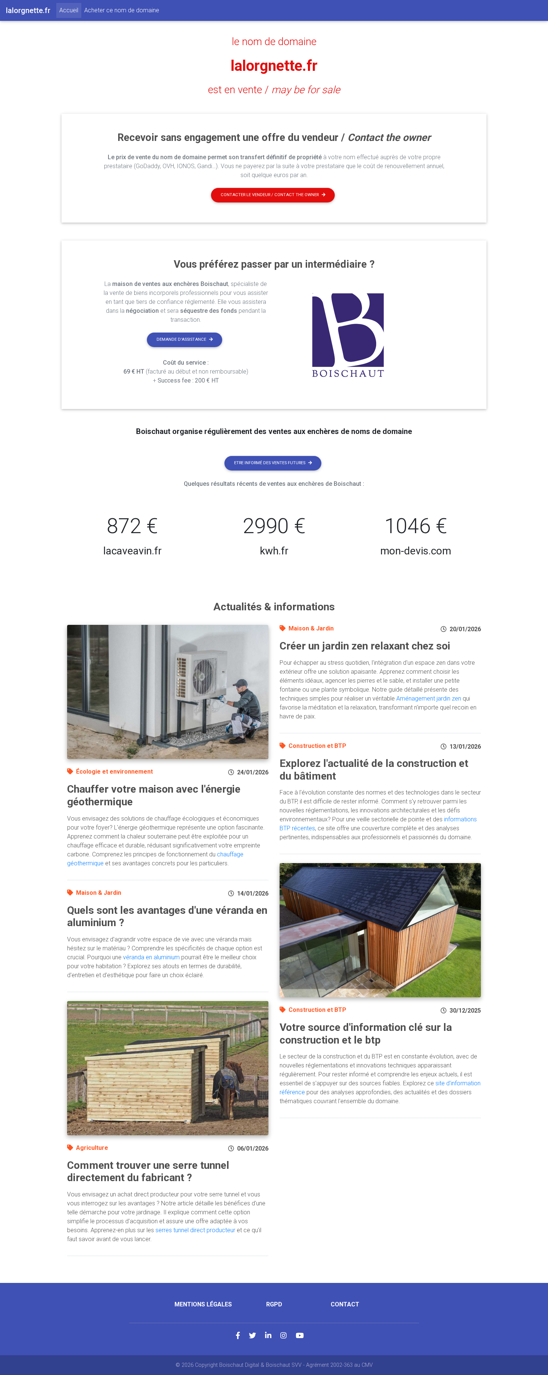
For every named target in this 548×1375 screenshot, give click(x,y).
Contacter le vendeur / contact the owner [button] (270, 194)
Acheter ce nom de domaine (121, 10)
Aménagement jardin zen (428, 698)
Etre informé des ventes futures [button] (269, 462)
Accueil (70, 10)
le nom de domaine (274, 42)
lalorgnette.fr (274, 66)
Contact (345, 1304)
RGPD (274, 1304)
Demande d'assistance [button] (181, 339)
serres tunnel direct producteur (195, 1230)
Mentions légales (203, 1304)
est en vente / (274, 90)
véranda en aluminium (151, 957)
